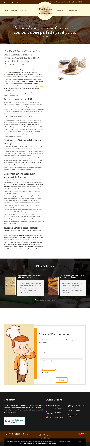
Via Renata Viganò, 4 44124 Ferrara (59, 407)
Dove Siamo (73, 10)
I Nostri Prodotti (60, 10)
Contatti (83, 10)
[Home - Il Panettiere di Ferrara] (45, 11)
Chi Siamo (14, 10)
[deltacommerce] (82, 434)
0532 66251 (58, 412)
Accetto (78, 441)
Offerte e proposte (47, 37)
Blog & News (24, 10)
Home (6, 10)
